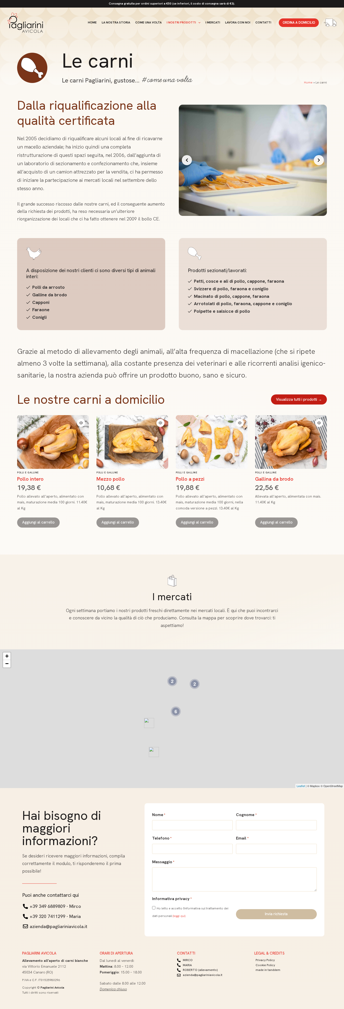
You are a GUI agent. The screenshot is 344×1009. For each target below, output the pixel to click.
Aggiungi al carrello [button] (38, 522)
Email (242, 838)
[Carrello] (330, 22)
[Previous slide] (187, 160)
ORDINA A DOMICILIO (299, 22)
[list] (253, 160)
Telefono (161, 838)
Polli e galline (28, 472)
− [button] (7, 663)
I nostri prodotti (181, 22)
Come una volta (148, 22)
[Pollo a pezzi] (212, 442)
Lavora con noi (237, 22)
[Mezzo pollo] (132, 442)
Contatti (263, 22)
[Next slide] (319, 160)
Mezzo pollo (110, 479)
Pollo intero (30, 479)
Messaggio (163, 861)
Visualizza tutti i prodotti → (299, 399)
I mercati (212, 22)
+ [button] (7, 656)
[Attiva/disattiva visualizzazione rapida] (81, 423)
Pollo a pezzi (190, 479)
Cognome (246, 814)
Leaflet (301, 786)
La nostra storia (116, 22)
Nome (158, 814)
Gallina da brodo (274, 479)
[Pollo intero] (53, 442)
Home (92, 22)
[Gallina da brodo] (291, 442)
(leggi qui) (179, 916)
